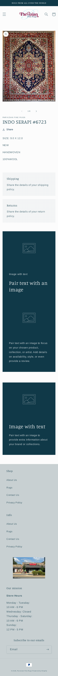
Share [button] (9, 129)
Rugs (9, 487)
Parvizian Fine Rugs (24, 671)
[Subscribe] (47, 649)
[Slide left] (21, 111)
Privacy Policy (14, 502)
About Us (11, 480)
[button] (4, 14)
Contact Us (12, 495)
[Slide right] (36, 111)
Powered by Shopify (39, 671)
